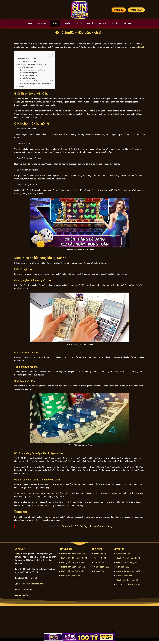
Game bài (42, 23)
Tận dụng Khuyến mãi (29, 75)
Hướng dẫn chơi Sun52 (71, 575)
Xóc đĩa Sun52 (100, 562)
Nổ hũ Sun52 (100, 554)
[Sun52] (79, 10)
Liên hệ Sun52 (122, 567)
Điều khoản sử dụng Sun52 (128, 562)
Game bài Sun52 (101, 567)
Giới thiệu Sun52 (123, 554)
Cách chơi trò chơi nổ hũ (27, 61)
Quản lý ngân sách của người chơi (33, 70)
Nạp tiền (102, 23)
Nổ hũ (55, 23)
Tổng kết (21, 87)
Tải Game (127, 23)
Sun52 (30, 23)
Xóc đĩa (79, 23)
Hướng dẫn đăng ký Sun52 (73, 554)
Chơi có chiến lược (28, 78)
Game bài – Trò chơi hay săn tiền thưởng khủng (86, 526)
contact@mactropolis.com (32, 584)
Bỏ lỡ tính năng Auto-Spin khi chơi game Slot (37, 81)
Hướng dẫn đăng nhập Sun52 (74, 558)
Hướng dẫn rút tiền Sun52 (72, 571)
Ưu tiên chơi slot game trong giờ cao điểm (36, 84)
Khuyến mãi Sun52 (124, 575)
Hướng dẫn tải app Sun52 (72, 562)
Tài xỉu (67, 23)
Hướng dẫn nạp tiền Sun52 (73, 567)
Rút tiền (115, 23)
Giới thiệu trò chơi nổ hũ (27, 58)
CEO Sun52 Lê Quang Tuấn (128, 584)
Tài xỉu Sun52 (100, 558)
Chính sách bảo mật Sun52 (128, 558)
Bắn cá (90, 23)
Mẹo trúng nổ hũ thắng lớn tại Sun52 (32, 64)
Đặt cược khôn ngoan (29, 73)
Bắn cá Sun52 (100, 571)
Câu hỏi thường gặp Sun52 (128, 571)
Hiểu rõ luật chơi (27, 67)
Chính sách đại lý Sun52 (127, 580)
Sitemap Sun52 (21, 595)
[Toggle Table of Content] (50, 55)
